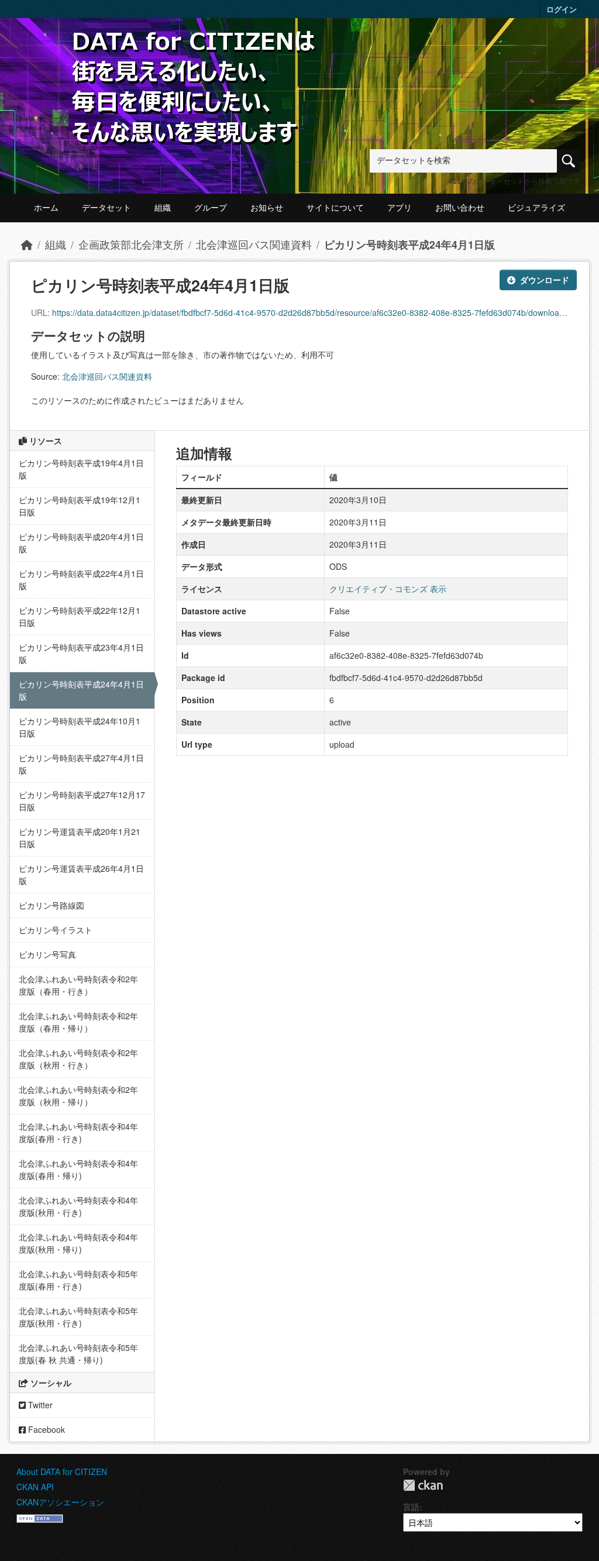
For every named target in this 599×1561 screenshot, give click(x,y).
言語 (411, 1506)
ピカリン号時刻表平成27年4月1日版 (81, 764)
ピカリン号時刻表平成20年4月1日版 (81, 543)
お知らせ (266, 207)
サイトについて (335, 207)
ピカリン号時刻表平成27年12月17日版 (82, 801)
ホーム (46, 207)
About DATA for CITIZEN (61, 1471)
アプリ (399, 207)
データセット (106, 207)
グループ (210, 207)
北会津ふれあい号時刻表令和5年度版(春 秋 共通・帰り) (78, 1354)
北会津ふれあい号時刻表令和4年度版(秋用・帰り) (78, 1243)
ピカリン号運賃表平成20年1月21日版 (79, 838)
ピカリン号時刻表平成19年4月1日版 (81, 469)
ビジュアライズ (536, 207)
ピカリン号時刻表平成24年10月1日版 (79, 727)
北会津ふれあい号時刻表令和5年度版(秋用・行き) (78, 1317)
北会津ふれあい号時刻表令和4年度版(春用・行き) (78, 1132)
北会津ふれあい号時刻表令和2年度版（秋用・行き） (78, 1059)
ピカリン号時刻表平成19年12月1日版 (79, 506)
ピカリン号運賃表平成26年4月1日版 (81, 874)
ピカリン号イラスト (55, 930)
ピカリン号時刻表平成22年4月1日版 (81, 580)
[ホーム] (27, 244)
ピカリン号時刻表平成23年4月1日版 (81, 653)
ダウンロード (544, 280)
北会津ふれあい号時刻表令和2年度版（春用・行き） (78, 985)
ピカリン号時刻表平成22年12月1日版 (79, 616)
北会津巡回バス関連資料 (254, 244)
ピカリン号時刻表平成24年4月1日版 (409, 244)
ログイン (561, 9)
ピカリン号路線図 (51, 905)
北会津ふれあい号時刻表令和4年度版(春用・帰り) (78, 1169)
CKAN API (35, 1487)
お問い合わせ (459, 207)
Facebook (45, 1429)
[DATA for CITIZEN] (194, 48)
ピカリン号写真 (47, 954)
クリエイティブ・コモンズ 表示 (387, 588)
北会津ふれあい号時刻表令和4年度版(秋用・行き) (78, 1206)
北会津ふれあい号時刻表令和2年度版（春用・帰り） (78, 1022)
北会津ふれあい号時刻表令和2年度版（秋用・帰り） (78, 1096)
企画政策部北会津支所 (131, 244)
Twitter (39, 1405)
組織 (162, 207)
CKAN (423, 1485)
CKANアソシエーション (60, 1502)
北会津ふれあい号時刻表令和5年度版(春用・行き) (78, 1280)
